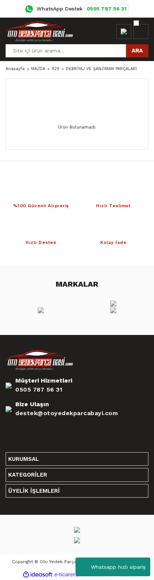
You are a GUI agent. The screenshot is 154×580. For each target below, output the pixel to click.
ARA (137, 50)
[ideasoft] (38, 574)
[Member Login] (123, 31)
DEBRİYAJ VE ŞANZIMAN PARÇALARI (101, 68)
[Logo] (39, 31)
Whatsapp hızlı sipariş (118, 567)
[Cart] (140, 31)
